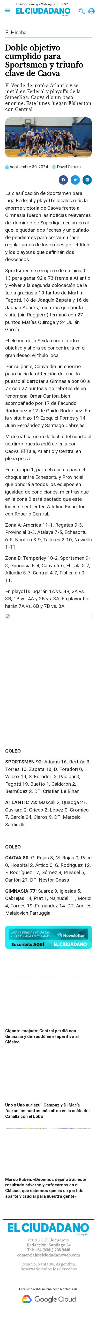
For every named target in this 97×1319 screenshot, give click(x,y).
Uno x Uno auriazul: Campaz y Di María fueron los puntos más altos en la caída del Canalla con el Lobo (47, 1111)
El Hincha (15, 32)
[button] (7, 10)
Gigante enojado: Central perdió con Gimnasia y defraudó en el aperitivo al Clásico (42, 1036)
